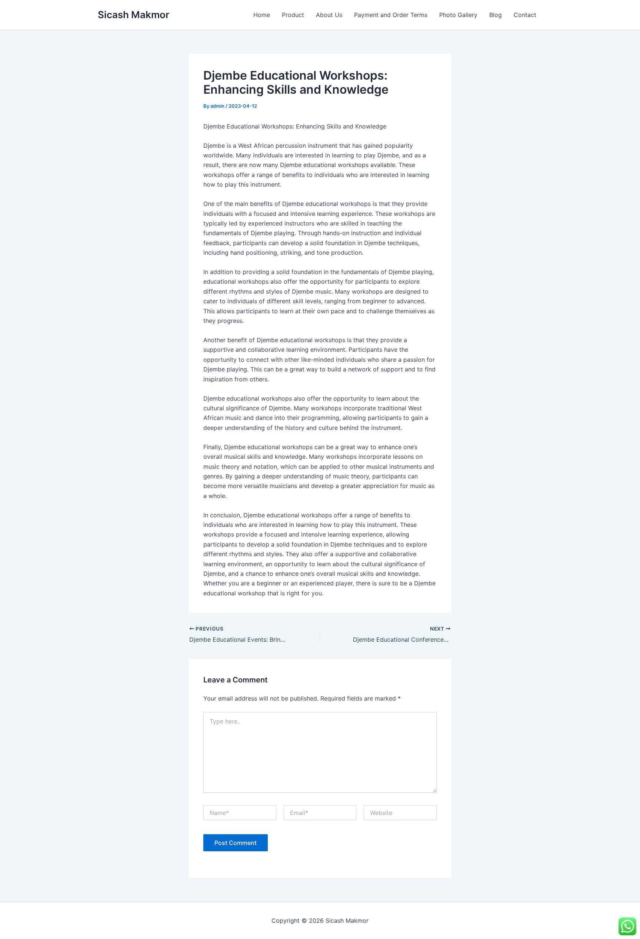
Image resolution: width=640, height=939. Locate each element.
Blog (495, 15)
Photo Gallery (458, 15)
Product (293, 15)
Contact (525, 15)
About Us (329, 15)
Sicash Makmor (133, 14)
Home (261, 15)
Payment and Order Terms (390, 15)
